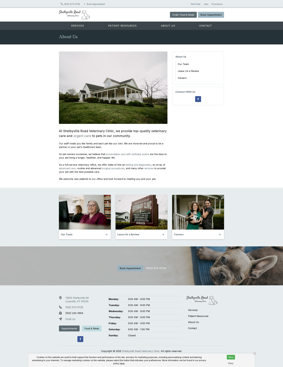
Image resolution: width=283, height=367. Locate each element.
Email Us (70, 319)
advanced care (67, 168)
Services (77, 25)
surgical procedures (113, 168)
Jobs (206, 4)
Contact (205, 25)
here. (122, 363)
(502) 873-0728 (156, 268)
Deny (230, 363)
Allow (230, 357)
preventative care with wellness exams (127, 154)
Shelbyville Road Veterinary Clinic (140, 351)
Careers (182, 77)
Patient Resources (122, 25)
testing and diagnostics (138, 164)
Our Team (183, 64)
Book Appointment (211, 14)
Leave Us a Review (188, 71)
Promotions (217, 4)
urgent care (82, 136)
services (149, 168)
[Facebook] (198, 99)
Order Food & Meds (183, 14)
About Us (168, 25)
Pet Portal (195, 4)
